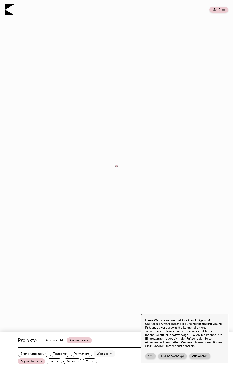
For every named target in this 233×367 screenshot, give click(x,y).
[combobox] (31, 361)
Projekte (27, 340)
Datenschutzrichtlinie (180, 346)
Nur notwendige (172, 356)
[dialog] (184, 338)
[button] (116, 166)
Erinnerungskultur (33, 353)
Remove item (42, 361)
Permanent (81, 353)
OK (150, 356)
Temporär (60, 353)
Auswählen (200, 356)
